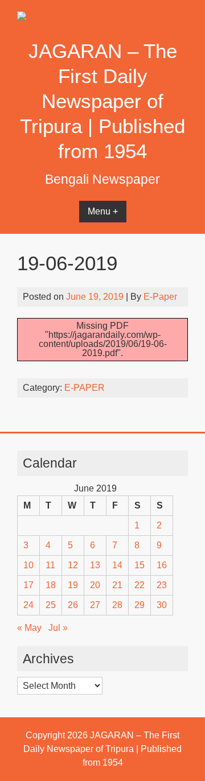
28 (117, 605)
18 (51, 585)
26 (73, 605)
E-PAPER (84, 387)
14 (117, 565)
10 (28, 565)
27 (95, 605)
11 (50, 565)
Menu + (103, 211)
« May (29, 628)
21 (117, 585)
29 (139, 605)
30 (162, 605)
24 (28, 605)
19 (73, 585)
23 (162, 585)
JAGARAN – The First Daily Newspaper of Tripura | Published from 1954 (102, 101)
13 (95, 565)
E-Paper (160, 296)
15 (139, 565)
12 (73, 565)
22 (139, 585)
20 (95, 585)
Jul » (58, 628)
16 (162, 565)
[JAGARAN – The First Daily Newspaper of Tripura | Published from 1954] (102, 31)
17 (28, 585)
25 (51, 605)
